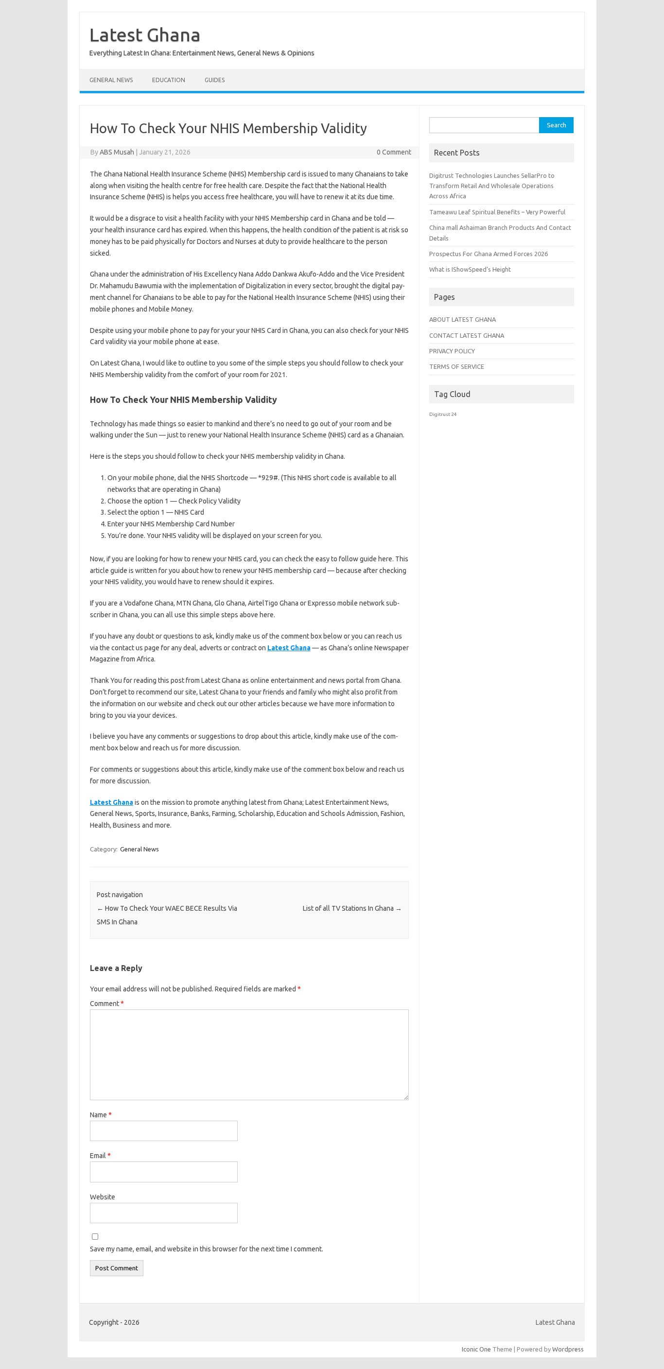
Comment (107, 1003)
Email (100, 1156)
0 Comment (394, 152)
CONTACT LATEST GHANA (466, 335)
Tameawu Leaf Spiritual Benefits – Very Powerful (497, 211)
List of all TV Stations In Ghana (352, 908)
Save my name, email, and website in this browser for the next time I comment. (206, 1249)
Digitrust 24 (443, 414)
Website (102, 1197)
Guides (215, 80)
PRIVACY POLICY (452, 350)
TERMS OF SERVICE (456, 366)
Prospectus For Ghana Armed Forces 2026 (488, 253)
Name (101, 1115)
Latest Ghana (145, 34)
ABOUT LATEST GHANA (462, 319)
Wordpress (568, 1349)
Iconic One (476, 1349)
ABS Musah (117, 152)
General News (111, 80)
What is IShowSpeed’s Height (470, 269)
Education (168, 80)
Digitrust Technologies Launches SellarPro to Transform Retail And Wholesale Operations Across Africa (492, 186)
